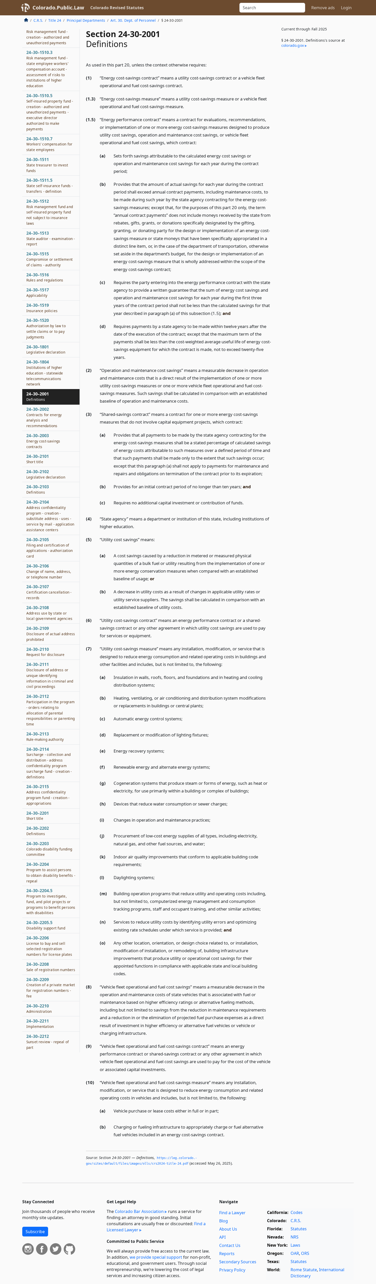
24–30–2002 (44, 417)
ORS (305, 1253)
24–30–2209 (50, 987)
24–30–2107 (48, 592)
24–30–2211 (40, 1023)
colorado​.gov (292, 45)
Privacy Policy (232, 1270)
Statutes (299, 1229)
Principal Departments (86, 20)
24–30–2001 (37, 396)
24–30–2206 (49, 946)
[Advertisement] (315, 136)
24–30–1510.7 (49, 144)
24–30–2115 (47, 794)
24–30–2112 (50, 710)
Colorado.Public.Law (58, 7)
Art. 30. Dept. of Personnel (133, 20)
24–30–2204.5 (50, 901)
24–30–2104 (50, 515)
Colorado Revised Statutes (117, 7)
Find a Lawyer (232, 1212)
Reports (227, 1253)
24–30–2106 (48, 571)
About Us (228, 1229)
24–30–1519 (42, 307)
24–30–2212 (47, 1041)
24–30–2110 (45, 651)
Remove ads (323, 7)
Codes (297, 1212)
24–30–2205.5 (45, 925)
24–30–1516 (44, 277)
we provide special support (156, 1257)
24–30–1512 (49, 212)
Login (346, 7)
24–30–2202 (37, 830)
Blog (223, 1221)
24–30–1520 (46, 328)
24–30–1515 (49, 259)
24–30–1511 (47, 165)
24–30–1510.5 (49, 112)
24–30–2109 (50, 634)
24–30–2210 (39, 1008)
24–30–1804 (44, 373)
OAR (295, 1253)
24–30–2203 (49, 849)
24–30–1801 (45, 349)
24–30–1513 (50, 238)
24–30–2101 (37, 458)
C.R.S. (38, 20)
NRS (294, 1237)
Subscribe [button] (35, 1231)
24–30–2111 (49, 675)
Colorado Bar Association (139, 1211)
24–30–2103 (37, 489)
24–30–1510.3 (47, 69)
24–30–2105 (49, 548)
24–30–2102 (45, 474)
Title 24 (54, 20)
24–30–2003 (43, 441)
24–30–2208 (50, 966)
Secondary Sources (237, 1262)
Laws (295, 1245)
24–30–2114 (49, 762)
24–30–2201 (37, 815)
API (222, 1237)
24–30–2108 (49, 613)
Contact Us (229, 1245)
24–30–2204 (50, 872)
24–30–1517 (37, 292)
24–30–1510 (47, 34)
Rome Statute (304, 1269)
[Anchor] (209, 64)
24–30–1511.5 (49, 185)
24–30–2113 (45, 736)
